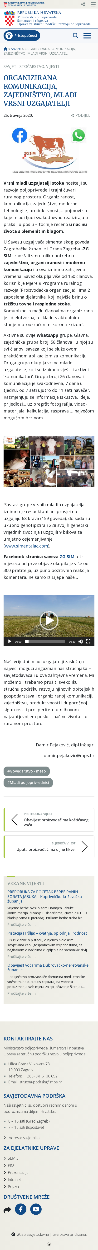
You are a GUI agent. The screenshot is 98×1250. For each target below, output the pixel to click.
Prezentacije (18, 1172)
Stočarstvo (32, 66)
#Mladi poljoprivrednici (28, 782)
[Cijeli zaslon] (88, 641)
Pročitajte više (19, 924)
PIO (11, 1165)
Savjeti (16, 49)
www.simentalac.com (26, 546)
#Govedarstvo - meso (26, 771)
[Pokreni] (9, 641)
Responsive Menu (83, 4)
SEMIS (13, 1158)
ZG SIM (67, 556)
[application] (49, 620)
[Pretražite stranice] (75, 35)
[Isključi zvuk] (80, 641)
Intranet (14, 1179)
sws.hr (49, 1243)
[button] (49, 620)
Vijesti (52, 66)
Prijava (13, 1186)
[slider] (45, 641)
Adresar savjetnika (23, 1137)
